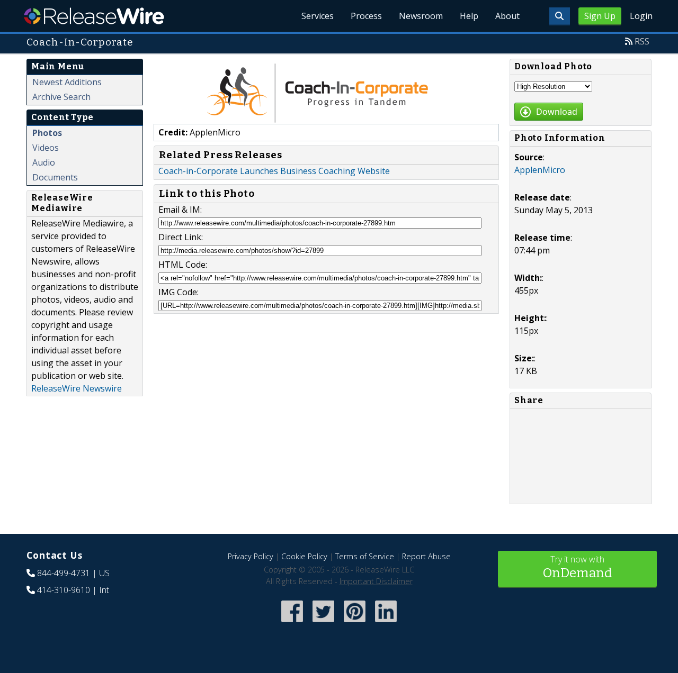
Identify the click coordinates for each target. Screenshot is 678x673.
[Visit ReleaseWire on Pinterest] (354, 623)
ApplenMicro (539, 170)
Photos (47, 133)
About (507, 16)
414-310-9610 (63, 590)
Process (366, 16)
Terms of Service (364, 556)
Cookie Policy (304, 556)
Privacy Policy (250, 556)
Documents (55, 177)
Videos (45, 147)
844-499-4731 (63, 573)
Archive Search (61, 97)
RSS (642, 41)
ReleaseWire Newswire (76, 388)
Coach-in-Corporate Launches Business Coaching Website (274, 171)
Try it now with (577, 566)
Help (469, 16)
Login (641, 16)
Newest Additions (67, 82)
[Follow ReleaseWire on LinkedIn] (385, 623)
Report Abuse (426, 556)
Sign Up (599, 16)
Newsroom (421, 16)
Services (317, 16)
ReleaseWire (94, 15)
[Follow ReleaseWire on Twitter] (323, 623)
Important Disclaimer (376, 581)
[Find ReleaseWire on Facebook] (292, 623)
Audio (43, 162)
